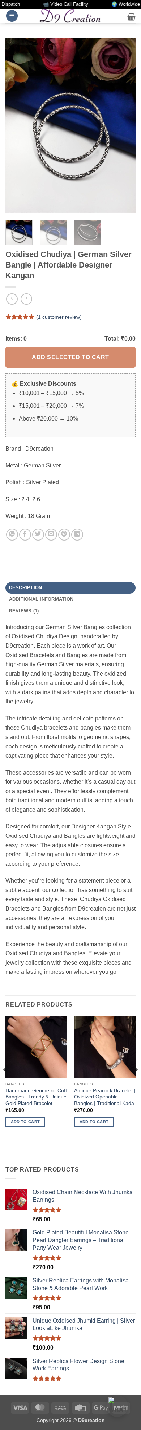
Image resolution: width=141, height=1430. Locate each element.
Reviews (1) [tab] (24, 611)
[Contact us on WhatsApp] (117, 1406)
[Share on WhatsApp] (12, 535)
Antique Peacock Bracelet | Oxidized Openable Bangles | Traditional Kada (105, 1097)
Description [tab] (25, 587)
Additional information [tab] (41, 599)
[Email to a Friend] (51, 535)
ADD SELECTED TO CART (70, 357)
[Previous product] (26, 299)
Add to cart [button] (25, 1122)
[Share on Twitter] (38, 535)
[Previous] (17, 125)
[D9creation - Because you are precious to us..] (70, 16)
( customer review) (59, 317)
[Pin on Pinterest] (64, 535)
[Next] (124, 125)
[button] (12, 16)
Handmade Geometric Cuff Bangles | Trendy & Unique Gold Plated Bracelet (36, 1097)
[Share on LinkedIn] (77, 535)
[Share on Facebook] (25, 535)
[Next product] (11, 299)
